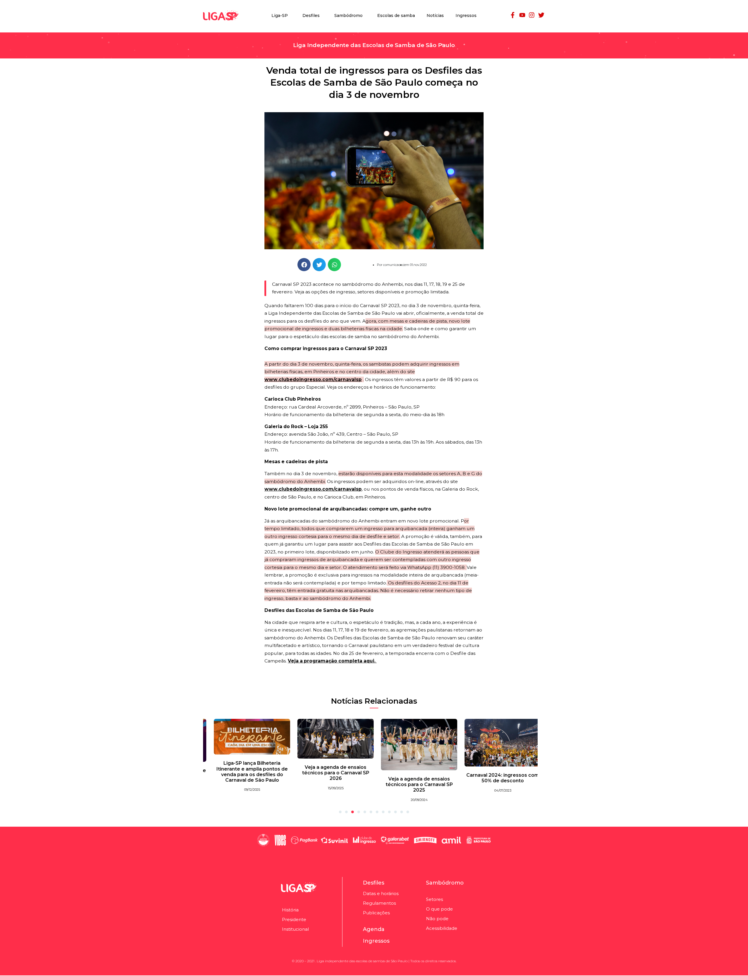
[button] (304, 264)
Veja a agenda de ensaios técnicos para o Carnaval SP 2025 (415, 784)
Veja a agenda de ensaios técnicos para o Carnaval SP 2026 (332, 772)
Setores (434, 899)
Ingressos (466, 15)
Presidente (294, 919)
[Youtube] (522, 15)
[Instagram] (532, 15)
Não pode (437, 918)
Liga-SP (279, 15)
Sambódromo (348, 15)
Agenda (374, 929)
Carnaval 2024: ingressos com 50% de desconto (499, 777)
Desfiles (311, 15)
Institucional (295, 929)
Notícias (435, 15)
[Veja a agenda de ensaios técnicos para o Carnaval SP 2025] (416, 744)
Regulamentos (379, 903)
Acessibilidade (441, 928)
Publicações (376, 913)
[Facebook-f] (513, 15)
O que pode (439, 909)
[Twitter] (541, 15)
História (290, 910)
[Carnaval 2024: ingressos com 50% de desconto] (499, 742)
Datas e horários (381, 893)
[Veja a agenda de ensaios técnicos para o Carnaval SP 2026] (332, 738)
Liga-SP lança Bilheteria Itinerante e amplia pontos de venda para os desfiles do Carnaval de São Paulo (248, 772)
